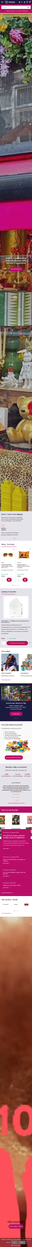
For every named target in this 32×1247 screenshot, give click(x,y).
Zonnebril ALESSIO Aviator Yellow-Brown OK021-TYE (7, 566)
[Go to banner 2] (16, 701)
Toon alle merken (5, 913)
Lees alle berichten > (6, 892)
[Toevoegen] (9, 580)
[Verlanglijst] (27, 2)
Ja (14, 1242)
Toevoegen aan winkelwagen (17, 643)
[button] (14, 538)
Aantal (4, 643)
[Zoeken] (28, 7)
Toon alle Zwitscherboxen (8, 594)
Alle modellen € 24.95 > (16, 1226)
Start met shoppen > (16, 269)
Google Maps (16, 713)
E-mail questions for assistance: (9, 532)
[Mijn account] (24, 2)
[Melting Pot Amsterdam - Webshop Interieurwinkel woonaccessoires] (10, 2)
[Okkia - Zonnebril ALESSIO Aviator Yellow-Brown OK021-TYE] (8, 555)
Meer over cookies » (16, 1245)
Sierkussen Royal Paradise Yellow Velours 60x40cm (23, 566)
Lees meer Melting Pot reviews (16, 803)
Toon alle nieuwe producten (8, 546)
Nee (22, 1242)
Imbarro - (19, 562)
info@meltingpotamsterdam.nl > (9, 534)
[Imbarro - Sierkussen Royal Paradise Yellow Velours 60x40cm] (24, 555)
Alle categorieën (5, 679)
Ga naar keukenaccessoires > (14, 757)
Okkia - (3, 562)
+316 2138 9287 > (17, 520)
